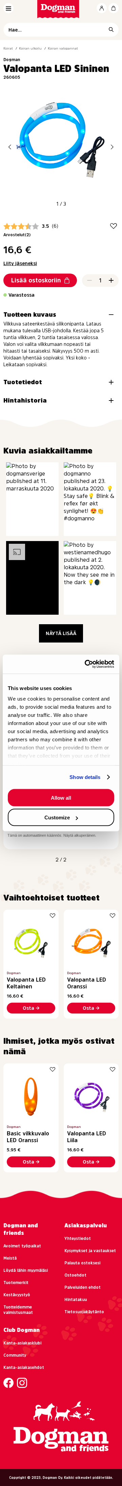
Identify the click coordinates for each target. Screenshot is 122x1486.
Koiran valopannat (63, 48)
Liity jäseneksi (20, 263)
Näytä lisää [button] (61, 633)
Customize (57, 817)
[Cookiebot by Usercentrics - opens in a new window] (86, 664)
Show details (84, 777)
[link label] (61, 9)
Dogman (11, 60)
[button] (9, 147)
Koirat (8, 48)
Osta (28, 1008)
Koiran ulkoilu (30, 48)
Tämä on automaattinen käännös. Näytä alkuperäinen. (51, 835)
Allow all (61, 797)
